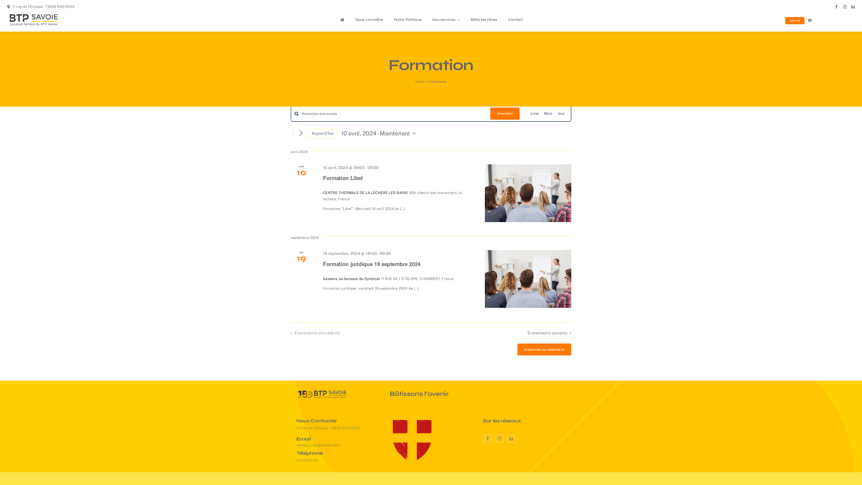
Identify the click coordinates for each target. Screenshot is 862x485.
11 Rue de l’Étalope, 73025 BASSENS (328, 428)
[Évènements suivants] (301, 133)
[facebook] (836, 7)
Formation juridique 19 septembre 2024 (371, 264)
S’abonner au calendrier (544, 349)
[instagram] (845, 7)
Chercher (505, 113)
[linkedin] (853, 7)
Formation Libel (343, 178)
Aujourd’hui (322, 133)
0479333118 (306, 460)
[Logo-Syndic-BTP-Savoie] (34, 12)
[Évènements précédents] (293, 133)
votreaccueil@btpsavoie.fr (318, 445)
